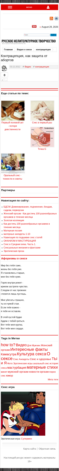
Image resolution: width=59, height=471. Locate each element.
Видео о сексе (24, 49)
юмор (9, 375)
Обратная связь (47, 449)
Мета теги (53, 379)
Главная (8, 49)
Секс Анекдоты (21, 359)
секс (3, 375)
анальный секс (41, 363)
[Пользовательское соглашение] (35, 27)
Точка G (42, 149)
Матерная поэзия (13, 230)
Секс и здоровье (40, 359)
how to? (8, 345)
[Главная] (29, 42)
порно (52, 372)
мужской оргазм (18, 371)
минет (4, 372)
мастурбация (16, 367)
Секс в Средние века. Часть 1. (20, 244)
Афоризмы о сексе (14, 258)
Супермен (26, 438)
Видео (21, 345)
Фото (10, 363)
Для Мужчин (33, 345)
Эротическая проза (14, 251)
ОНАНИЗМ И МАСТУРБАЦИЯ (20, 241)
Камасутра (8, 354)
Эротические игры (23, 363)
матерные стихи (42, 367)
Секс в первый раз (42, 122)
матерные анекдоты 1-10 (17, 234)
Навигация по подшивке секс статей (23, 237)
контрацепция (43, 49)
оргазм (44, 371)
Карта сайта (29, 449)
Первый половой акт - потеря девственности (12, 126)
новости (34, 371)
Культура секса (31, 354)
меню (29, 7)
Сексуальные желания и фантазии (22, 247)
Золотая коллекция (14, 220)
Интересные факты (29, 349)
